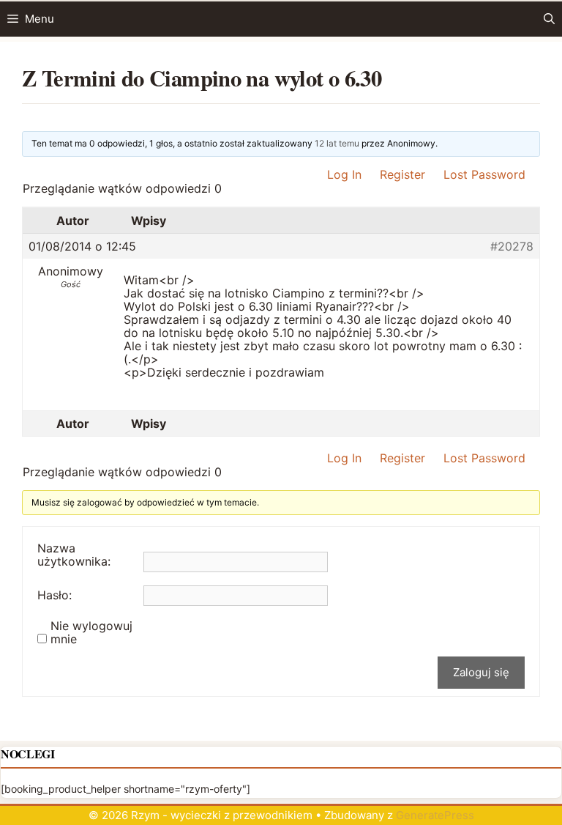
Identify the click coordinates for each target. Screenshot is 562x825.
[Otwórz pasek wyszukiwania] (549, 19)
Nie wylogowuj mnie (91, 632)
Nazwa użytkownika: (73, 554)
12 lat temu (337, 143)
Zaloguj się (481, 672)
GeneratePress (435, 815)
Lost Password (484, 174)
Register (402, 174)
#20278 (511, 246)
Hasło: (54, 595)
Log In (344, 174)
